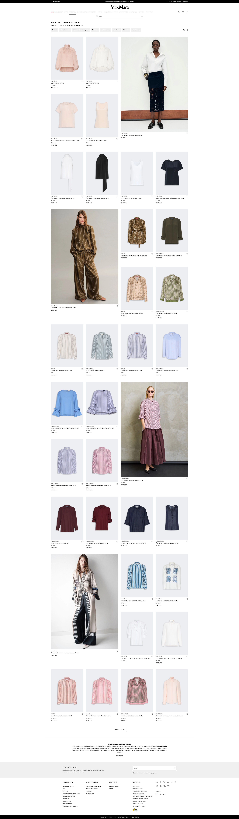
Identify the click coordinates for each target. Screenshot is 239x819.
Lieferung (65, 791)
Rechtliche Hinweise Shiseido (140, 798)
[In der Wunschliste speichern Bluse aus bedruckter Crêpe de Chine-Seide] (82, 139)
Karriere (111, 788)
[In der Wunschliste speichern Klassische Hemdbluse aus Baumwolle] (82, 484)
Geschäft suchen (113, 786)
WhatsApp (89, 791)
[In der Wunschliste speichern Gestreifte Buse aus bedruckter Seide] (152, 599)
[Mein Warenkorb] (187, 12)
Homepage (54, 25)
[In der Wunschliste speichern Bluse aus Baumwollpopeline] (117, 369)
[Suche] (142, 16)
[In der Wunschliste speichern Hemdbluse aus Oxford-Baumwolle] (187, 369)
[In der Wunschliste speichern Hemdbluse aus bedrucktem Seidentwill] (152, 254)
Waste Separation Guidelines (70, 806)
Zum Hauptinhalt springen (8, 1)
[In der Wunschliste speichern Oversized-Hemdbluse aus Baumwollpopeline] (152, 656)
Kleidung (61, 25)
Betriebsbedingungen (138, 793)
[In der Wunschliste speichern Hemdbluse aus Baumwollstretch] (187, 133)
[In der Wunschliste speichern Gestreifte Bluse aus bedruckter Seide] (117, 306)
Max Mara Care (90, 793)
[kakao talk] (161, 786)
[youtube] (168, 782)
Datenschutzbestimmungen (146, 773)
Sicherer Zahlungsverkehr (139, 806)
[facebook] (161, 782)
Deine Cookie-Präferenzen (140, 791)
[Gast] (179, 12)
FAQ (64, 788)
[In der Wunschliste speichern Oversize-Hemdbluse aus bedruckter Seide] (117, 651)
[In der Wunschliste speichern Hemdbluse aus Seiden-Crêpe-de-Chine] (187, 254)
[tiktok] (172, 782)
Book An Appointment (92, 788)
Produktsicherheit (67, 803)
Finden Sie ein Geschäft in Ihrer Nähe (178, 1)
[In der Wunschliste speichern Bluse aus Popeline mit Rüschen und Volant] (82, 426)
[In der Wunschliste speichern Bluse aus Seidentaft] (82, 81)
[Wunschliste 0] (183, 12)
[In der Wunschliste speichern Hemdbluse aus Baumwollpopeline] (187, 478)
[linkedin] (168, 786)
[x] (164, 782)
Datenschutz (136, 786)
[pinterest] (175, 782)
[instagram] (157, 782)
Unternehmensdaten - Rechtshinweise (143, 796)
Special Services (67, 801)
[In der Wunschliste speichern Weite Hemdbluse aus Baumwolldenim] (152, 541)
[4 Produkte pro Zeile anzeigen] (187, 30)
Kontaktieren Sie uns (68, 786)
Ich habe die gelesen (145, 773)
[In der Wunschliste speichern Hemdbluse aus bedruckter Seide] (187, 311)
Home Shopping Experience (93, 786)
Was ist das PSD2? (138, 803)
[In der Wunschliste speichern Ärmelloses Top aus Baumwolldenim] (187, 541)
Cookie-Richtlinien (137, 788)
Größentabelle (66, 798)
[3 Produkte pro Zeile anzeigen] (184, 30)
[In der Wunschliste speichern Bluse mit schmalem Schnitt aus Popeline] (187, 714)
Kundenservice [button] (66, 2)
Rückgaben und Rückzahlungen (71, 793)
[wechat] (164, 786)
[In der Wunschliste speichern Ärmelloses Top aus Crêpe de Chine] (82, 196)
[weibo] (157, 786)
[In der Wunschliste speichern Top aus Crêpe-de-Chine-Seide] (117, 139)
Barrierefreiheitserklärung (139, 801)
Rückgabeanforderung (69, 796)
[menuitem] (52, 12)
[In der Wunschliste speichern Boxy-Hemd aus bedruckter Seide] (152, 311)
